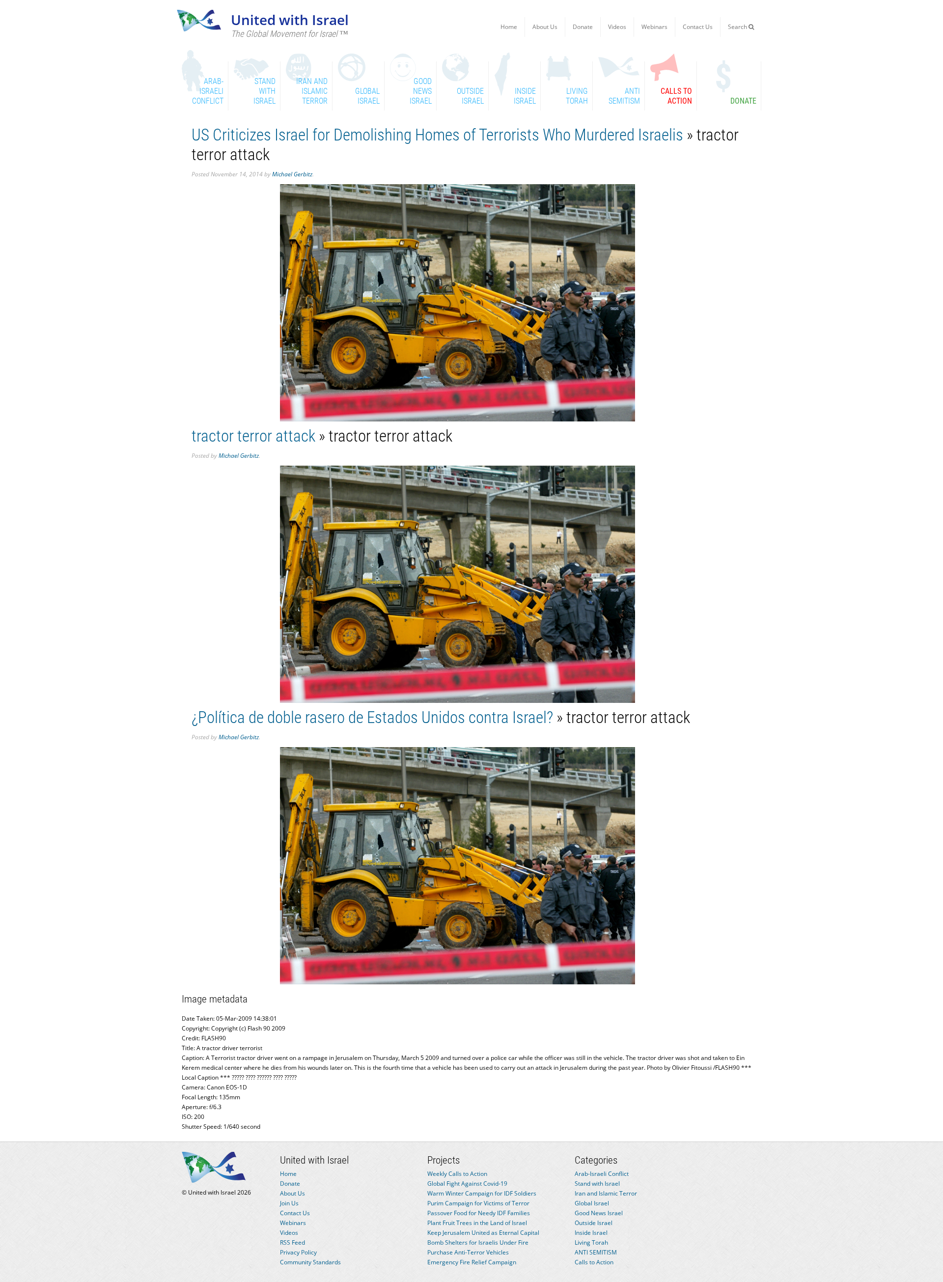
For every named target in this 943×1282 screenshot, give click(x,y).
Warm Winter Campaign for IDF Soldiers (481, 1193)
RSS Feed (292, 1242)
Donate (583, 27)
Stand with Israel (597, 1183)
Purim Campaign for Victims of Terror (478, 1203)
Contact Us (698, 27)
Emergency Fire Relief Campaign (471, 1262)
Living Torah (591, 1242)
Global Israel (592, 1203)
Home (508, 27)
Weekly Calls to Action (457, 1174)
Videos (617, 27)
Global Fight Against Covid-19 (467, 1183)
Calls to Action (594, 1262)
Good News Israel (599, 1213)
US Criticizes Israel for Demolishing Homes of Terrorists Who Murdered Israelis (437, 134)
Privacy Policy (298, 1252)
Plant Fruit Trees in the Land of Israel (477, 1223)
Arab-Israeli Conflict (602, 1174)
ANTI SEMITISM (596, 1252)
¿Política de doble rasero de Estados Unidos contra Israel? (372, 717)
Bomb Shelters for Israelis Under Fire (477, 1242)
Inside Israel (591, 1232)
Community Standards (310, 1262)
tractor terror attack (253, 436)
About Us (544, 27)
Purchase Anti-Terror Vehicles (468, 1252)
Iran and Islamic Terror (606, 1193)
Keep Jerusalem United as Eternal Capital (483, 1232)
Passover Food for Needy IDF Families (478, 1213)
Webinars (654, 27)
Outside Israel (593, 1223)
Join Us (289, 1203)
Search (738, 27)
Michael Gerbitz (292, 174)
